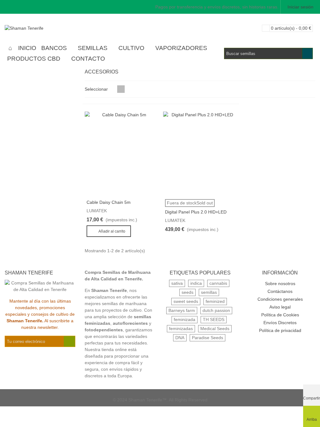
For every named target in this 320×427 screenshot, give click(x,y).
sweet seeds (185, 301)
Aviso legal (280, 306)
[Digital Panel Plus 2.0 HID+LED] (200, 154)
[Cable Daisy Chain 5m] (122, 154)
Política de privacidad (280, 330)
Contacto (88, 58)
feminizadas (181, 328)
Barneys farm (181, 310)
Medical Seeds (214, 328)
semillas (209, 292)
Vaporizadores (181, 48)
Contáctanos (280, 291)
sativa (177, 283)
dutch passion (216, 310)
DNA (179, 337)
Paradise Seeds (207, 337)
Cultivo (131, 48)
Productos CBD (33, 58)
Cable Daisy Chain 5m (109, 202)
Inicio (27, 48)
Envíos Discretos (280, 322)
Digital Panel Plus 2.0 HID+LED (196, 211)
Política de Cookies (280, 314)
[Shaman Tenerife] (39, 28)
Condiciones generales (280, 299)
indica (196, 283)
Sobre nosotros (280, 283)
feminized (215, 301)
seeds (187, 292)
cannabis (218, 283)
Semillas (93, 48)
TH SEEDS (213, 319)
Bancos (54, 48)
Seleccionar (97, 89)
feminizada (184, 319)
